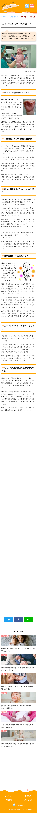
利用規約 (28, 796)
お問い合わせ (28, 800)
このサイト (9, 796)
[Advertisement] (18, 433)
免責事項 (9, 800)
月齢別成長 (14, 17)
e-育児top (4, 17)
